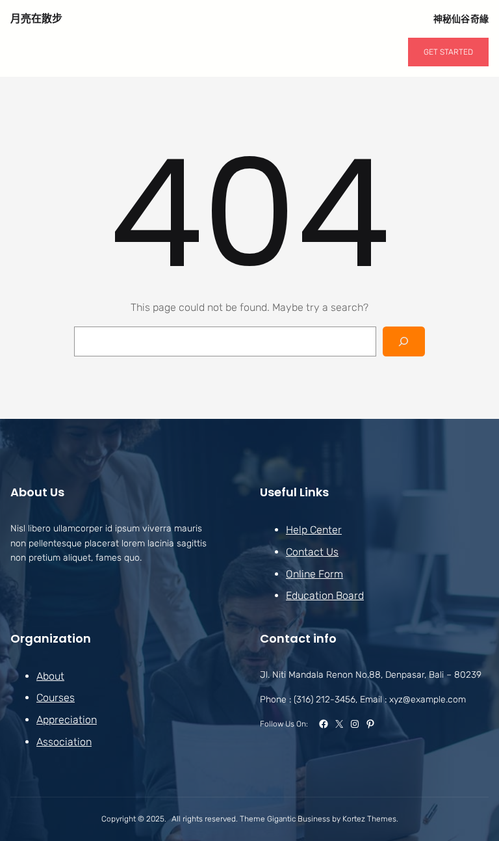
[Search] (404, 342)
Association (64, 742)
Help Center (314, 530)
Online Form (314, 574)
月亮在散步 (36, 18)
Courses (55, 697)
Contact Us (312, 552)
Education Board (325, 595)
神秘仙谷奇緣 (461, 18)
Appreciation (66, 720)
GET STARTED (448, 52)
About (50, 676)
